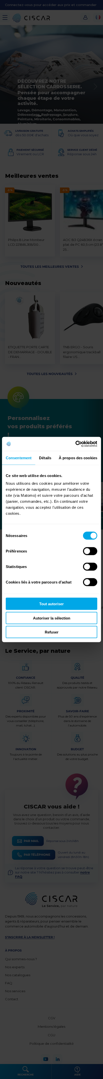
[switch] (90, 551)
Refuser (51, 632)
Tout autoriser (51, 604)
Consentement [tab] (19, 458)
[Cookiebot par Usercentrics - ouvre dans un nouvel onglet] (75, 444)
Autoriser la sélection (51, 618)
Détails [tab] (45, 458)
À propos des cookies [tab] (78, 458)
